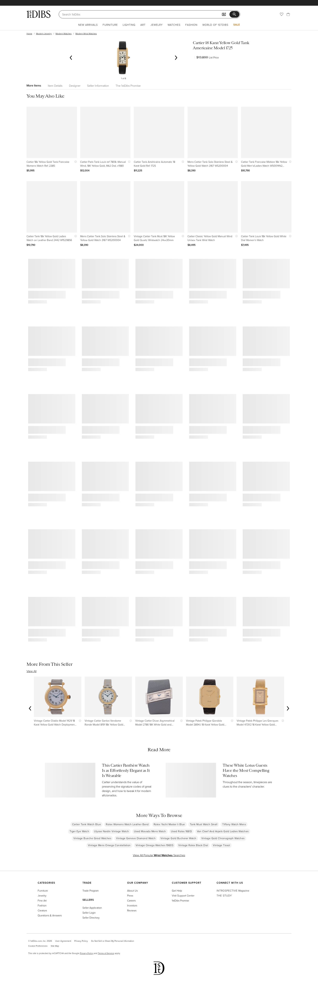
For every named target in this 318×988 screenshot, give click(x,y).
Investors (132, 905)
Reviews (131, 910)
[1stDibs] (38, 14)
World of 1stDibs (215, 24)
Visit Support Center (183, 895)
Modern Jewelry (44, 33)
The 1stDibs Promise (128, 86)
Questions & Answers (50, 915)
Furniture (110, 24)
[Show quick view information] (75, 162)
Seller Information (98, 86)
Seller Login (89, 912)
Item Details (55, 86)
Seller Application (92, 907)
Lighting (129, 24)
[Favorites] (281, 14)
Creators (42, 910)
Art (143, 24)
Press (130, 895)
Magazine (233, 890)
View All (31, 671)
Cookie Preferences (37, 945)
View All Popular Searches (159, 855)
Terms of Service (106, 953)
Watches (174, 24)
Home (29, 33)
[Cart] (288, 14)
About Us (132, 890)
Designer (74, 86)
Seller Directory (91, 917)
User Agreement (63, 940)
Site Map (55, 945)
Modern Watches (64, 33)
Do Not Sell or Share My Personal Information (112, 940)
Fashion (191, 24)
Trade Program (90, 890)
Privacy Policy (81, 940)
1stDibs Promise (180, 900)
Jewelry (157, 24)
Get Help (177, 890)
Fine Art (42, 900)
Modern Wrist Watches (86, 33)
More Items (33, 85)
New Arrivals (88, 24)
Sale (236, 24)
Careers (131, 900)
